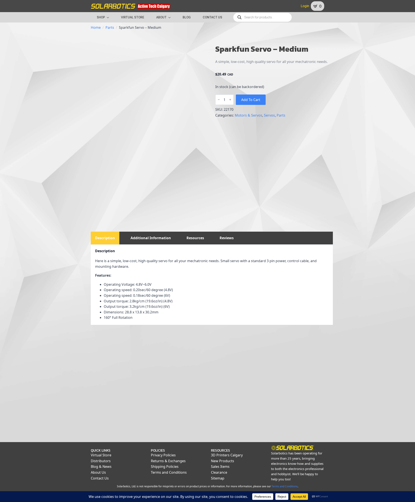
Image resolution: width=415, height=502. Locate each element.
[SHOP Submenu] (109, 17)
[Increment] (230, 100)
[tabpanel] (212, 285)
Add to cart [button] (118, 425)
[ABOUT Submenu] (171, 17)
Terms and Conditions (169, 472)
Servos (269, 115)
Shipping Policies (165, 466)
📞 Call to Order (180, 425)
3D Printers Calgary (227, 455)
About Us (98, 472)
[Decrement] (218, 100)
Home (96, 27)
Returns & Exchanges (168, 461)
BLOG (187, 17)
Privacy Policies (163, 455)
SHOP (101, 17)
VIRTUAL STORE (132, 17)
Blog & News (101, 466)
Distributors (101, 461)
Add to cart (250, 99)
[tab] (105, 238)
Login (305, 6)
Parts (109, 27)
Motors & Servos (248, 115)
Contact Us (100, 478)
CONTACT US (212, 17)
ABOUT (161, 17)
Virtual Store (101, 455)
